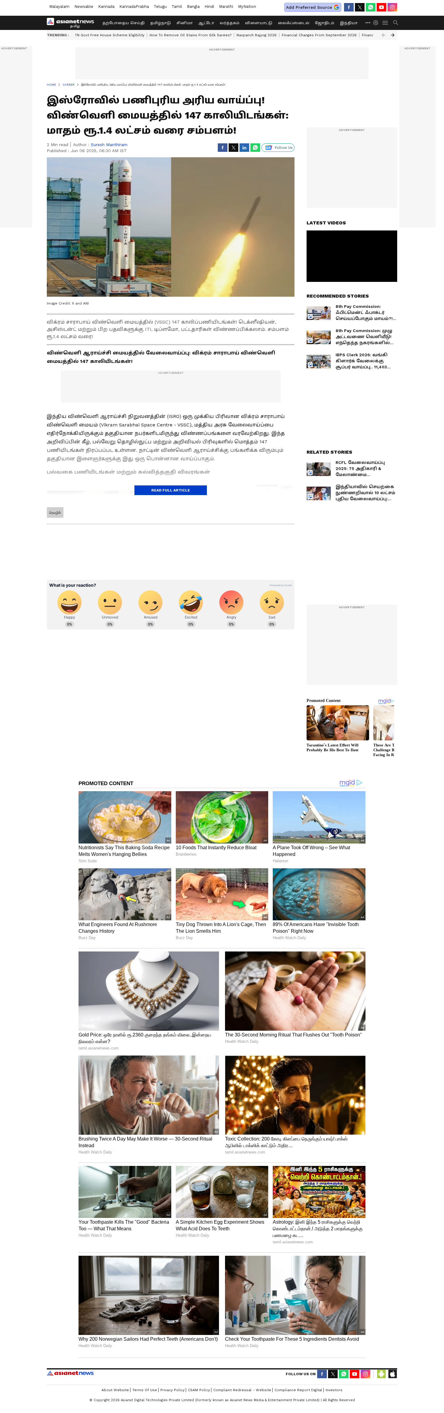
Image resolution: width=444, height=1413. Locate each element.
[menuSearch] (395, 22)
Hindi (209, 6)
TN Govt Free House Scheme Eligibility (109, 35)
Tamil (177, 6)
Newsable (83, 6)
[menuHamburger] (385, 23)
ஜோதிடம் (324, 23)
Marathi (226, 6)
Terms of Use (144, 1390)
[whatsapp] (370, 7)
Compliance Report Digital (298, 1390)
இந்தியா (349, 23)
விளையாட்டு (258, 23)
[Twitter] (360, 7)
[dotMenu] (368, 22)
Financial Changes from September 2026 (319, 35)
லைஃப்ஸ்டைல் (293, 23)
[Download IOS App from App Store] (392, 1374)
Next (392, 35)
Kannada (106, 6)
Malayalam (59, 6)
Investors (334, 1390)
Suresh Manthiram (109, 144)
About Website (115, 1390)
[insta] (392, 7)
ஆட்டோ (206, 23)
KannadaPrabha (134, 6)
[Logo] (72, 23)
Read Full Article (170, 490)
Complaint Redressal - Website (242, 1390)
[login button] (377, 23)
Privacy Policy (172, 1390)
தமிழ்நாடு (160, 23)
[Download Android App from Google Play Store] (381, 1374)
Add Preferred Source (309, 7)
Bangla (193, 6)
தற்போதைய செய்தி (123, 23)
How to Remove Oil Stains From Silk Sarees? (190, 35)
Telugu (160, 6)
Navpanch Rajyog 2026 (256, 35)
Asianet (70, 1373)
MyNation (247, 6)
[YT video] (381, 7)
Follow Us (284, 147)
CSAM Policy (199, 1390)
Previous (383, 35)
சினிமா (184, 23)
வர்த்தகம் (230, 23)
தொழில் (55, 513)
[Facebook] (349, 7)
